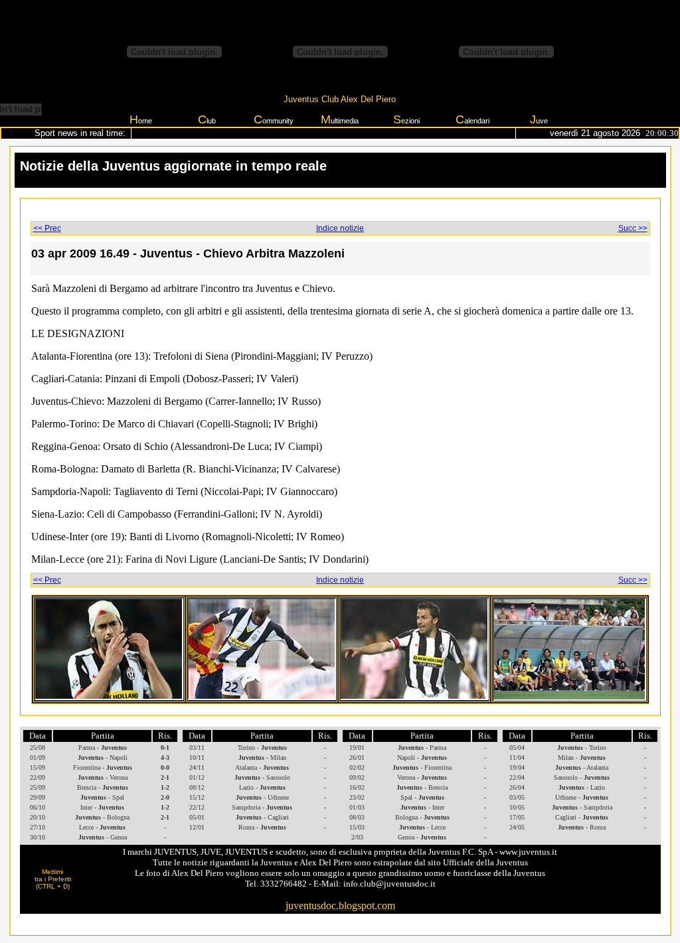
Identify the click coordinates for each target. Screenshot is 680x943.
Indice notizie (340, 228)
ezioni (406, 119)
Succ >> (632, 228)
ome (140, 119)
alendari (472, 119)
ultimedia (340, 119)
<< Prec (47, 228)
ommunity (274, 119)
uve (539, 119)
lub (207, 119)
